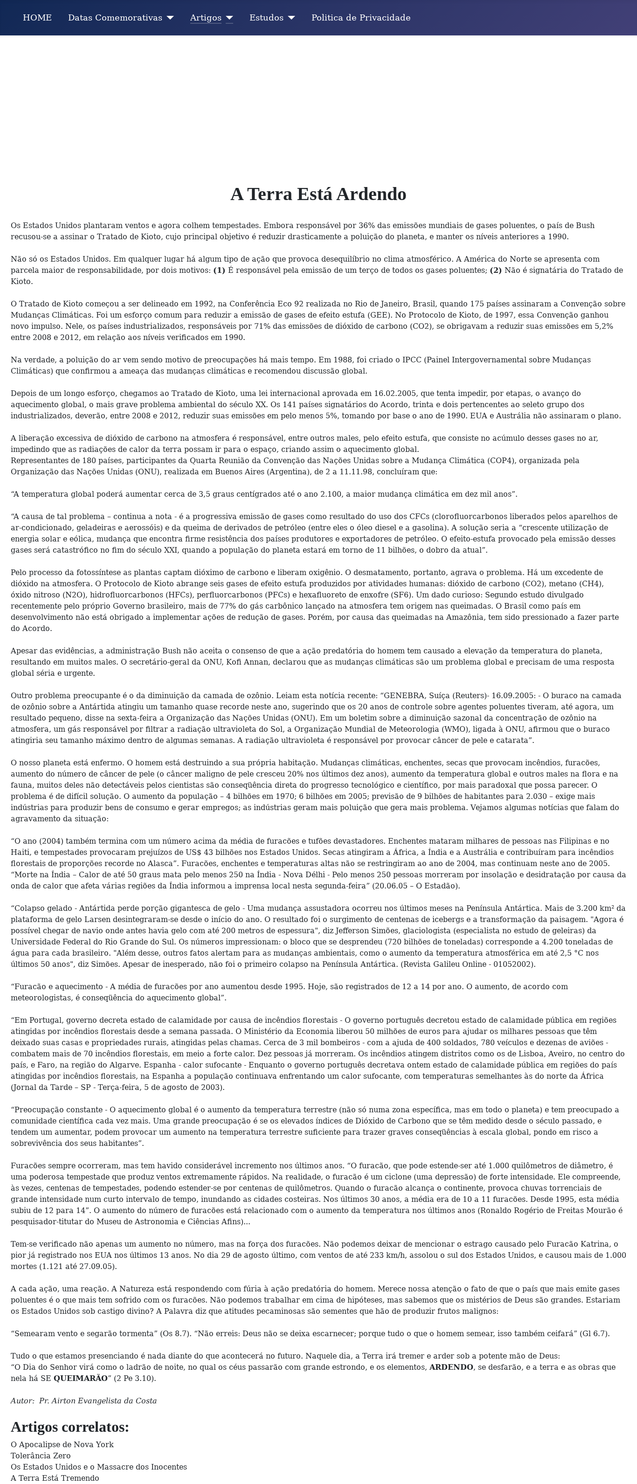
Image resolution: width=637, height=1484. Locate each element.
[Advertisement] (318, 105)
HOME (37, 17)
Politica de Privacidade (361, 17)
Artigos (206, 17)
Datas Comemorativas (115, 17)
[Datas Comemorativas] (168, 18)
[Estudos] (289, 18)
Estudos (266, 17)
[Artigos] (227, 18)
